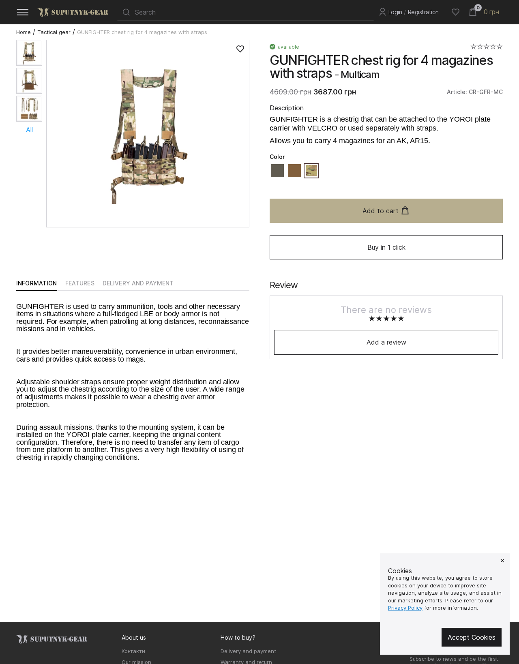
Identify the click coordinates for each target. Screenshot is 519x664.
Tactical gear (54, 32)
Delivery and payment (248, 651)
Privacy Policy (405, 607)
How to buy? (238, 637)
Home (23, 32)
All (29, 130)
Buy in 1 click (386, 247)
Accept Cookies (471, 637)
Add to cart (380, 211)
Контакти (133, 651)
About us (134, 637)
